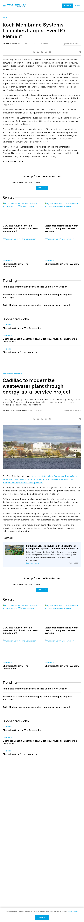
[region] (42, 915)
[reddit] (46, 52)
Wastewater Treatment (12, 373)
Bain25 (64, 427)
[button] (4, 5)
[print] (80, 52)
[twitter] (42, 52)
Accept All (42, 917)
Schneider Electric (21, 410)
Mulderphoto (16, 548)
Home (5, 18)
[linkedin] (38, 52)
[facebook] (34, 52)
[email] (50, 52)
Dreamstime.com (72, 427)
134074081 (15, 546)
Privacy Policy (73, 911)
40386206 (56, 427)
